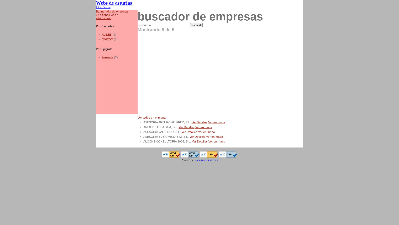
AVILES (107, 34)
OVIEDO (107, 39)
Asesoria (107, 57)
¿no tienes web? (107, 14)
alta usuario (103, 18)
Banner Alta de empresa (112, 11)
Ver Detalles (199, 122)
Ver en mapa (216, 122)
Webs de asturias (114, 3)
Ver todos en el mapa (152, 117)
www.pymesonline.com (206, 160)
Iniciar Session (103, 7)
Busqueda (144, 25)
